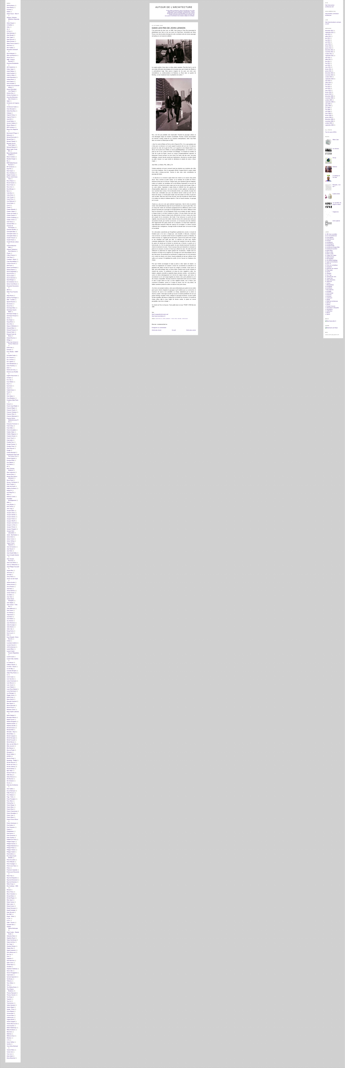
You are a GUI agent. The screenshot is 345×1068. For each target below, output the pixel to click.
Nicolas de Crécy (11, 764)
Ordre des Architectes (12, 785)
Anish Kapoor (10, 81)
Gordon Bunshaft (11, 452)
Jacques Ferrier (11, 518)
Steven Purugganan (12, 972)
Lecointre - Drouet (11, 666)
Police (8, 868)
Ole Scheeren (10, 781)
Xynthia (9, 1044)
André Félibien (10, 71)
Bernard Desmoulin (12, 137)
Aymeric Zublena (11, 123)
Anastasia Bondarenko (13, 63)
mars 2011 (328, 67)
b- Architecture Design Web (332, 247)
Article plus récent (156, 330)
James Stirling (10, 541)
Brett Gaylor (10, 171)
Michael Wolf (10, 729)
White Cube (336, 139)
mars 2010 (328, 90)
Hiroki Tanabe (10, 484)
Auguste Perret (11, 117)
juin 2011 (327, 61)
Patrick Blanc (10, 807)
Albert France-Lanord (12, 43)
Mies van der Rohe (12, 744)
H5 (7, 466)
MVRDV (9, 756)
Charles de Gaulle (11, 213)
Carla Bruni (9, 193)
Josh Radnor (10, 618)
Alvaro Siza (10, 57)
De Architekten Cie (11, 282)
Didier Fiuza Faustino (12, 292)
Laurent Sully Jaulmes (12, 658)
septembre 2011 (329, 55)
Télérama (9, 981)
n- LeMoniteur (328, 311)
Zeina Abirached (11, 1058)
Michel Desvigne (11, 738)
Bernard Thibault (11, 141)
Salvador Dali (10, 924)
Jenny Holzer (10, 576)
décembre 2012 (329, 30)
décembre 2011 (329, 50)
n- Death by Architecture (331, 301)
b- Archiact (328, 240)
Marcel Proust (10, 707)
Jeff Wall (9, 574)
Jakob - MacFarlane (12, 535)
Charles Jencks (11, 219)
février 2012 (328, 46)
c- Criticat (327, 283)
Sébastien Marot (11, 936)
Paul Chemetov (11, 827)
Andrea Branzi (10, 79)
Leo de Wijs (10, 668)
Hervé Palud (10, 480)
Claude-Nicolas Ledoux (13, 242)
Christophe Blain (11, 231)
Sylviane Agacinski (12, 977)
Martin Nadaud (10, 715)
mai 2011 (327, 63)
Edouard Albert (10, 328)
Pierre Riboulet (10, 861)
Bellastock (9, 135)
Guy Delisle (10, 464)
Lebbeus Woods (11, 664)
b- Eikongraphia (329, 258)
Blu (7, 161)
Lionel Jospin (10, 677)
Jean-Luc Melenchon (12, 564)
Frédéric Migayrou (11, 434)
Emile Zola (9, 347)
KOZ (8, 635)
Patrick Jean (10, 815)
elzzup (334, 157)
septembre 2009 (329, 102)
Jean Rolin (9, 551)
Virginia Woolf (10, 1019)
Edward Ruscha (11, 338)
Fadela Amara (10, 390)
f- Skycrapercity (329, 289)
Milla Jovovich (10, 746)
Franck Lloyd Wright (12, 406)
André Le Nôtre (11, 75)
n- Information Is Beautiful (332, 307)
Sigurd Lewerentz (11, 950)
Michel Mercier (10, 742)
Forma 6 (9, 404)
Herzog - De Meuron (12, 482)
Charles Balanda (11, 209)
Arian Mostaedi (11, 109)
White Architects (11, 1029)
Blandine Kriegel (11, 159)
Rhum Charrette (11, 894)
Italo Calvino (10, 506)
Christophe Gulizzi (11, 233)
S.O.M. (9, 918)
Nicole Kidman (10, 768)
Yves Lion (9, 1054)
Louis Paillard (10, 687)
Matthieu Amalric (11, 723)
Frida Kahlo (10, 440)
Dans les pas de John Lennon (168, 28)
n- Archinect (328, 296)
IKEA (8, 494)
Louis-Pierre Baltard (12, 689)
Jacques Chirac (11, 512)
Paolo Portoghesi (11, 799)
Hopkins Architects (12, 488)
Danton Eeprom (11, 269)
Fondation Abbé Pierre (12, 400)
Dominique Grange (11, 313)
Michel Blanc (10, 734)
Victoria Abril (10, 1013)
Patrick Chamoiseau (12, 811)
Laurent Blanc (10, 649)
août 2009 (327, 104)
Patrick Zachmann (11, 823)
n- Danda (327, 299)
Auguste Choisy (11, 115)
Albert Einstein (10, 41)
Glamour (335, 166)
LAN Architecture (11, 647)
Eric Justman (10, 359)
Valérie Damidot (11, 1005)
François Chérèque (12, 412)
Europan (9, 377)
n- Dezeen (328, 302)
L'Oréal (8, 641)
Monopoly (9, 752)
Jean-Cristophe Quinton (13, 555)
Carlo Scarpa (10, 197)
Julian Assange (11, 625)
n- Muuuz (327, 312)
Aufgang (9, 113)
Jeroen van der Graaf (12, 578)
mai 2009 (327, 109)
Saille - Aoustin (11, 922)
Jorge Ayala (10, 614)
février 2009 (328, 115)
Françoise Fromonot (12, 424)
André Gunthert (11, 73)
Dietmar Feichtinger (12, 297)
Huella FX (9, 490)
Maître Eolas (10, 697)
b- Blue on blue (329, 252)
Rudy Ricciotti (10, 912)
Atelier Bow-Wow (11, 111)
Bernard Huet (10, 139)
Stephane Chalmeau (12, 968)
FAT (8, 394)
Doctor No (9, 306)
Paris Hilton (10, 801)
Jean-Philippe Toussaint (13, 566)
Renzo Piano (10, 892)
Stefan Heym (10, 964)
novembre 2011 (329, 51)
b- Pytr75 (327, 271)
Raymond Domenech (12, 880)
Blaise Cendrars (11, 156)
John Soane (10, 610)
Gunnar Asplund (11, 458)
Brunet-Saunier (10, 182)
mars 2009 (328, 113)
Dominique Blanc (11, 308)
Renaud (9, 889)
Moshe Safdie (10, 754)
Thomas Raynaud (11, 993)
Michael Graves (11, 727)
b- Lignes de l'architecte (331, 262)
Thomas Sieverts (11, 995)
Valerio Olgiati (10, 1007)
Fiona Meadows (11, 398)
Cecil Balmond (10, 201)
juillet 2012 (328, 36)
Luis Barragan (10, 693)
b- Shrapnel (328, 273)
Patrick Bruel (10, 809)
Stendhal (9, 966)
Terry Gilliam (10, 983)
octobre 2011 (328, 53)
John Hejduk (10, 602)
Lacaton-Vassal (11, 645)
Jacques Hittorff (11, 521)
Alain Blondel (10, 35)
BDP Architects (11, 127)
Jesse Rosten (10, 586)
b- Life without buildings (331, 260)
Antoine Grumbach (11, 95)
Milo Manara (10, 748)
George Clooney (11, 444)
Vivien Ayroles (10, 1025)
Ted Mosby (9, 979)
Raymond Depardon (12, 878)
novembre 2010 (329, 75)
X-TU (8, 1040)
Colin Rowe (10, 257)
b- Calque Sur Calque (330, 255)
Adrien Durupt (10, 23)
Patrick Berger (10, 805)
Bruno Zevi (9, 187)
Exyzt (8, 383)
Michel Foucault (11, 740)
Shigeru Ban (10, 948)
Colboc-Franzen (11, 255)
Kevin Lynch (10, 633)
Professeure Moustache (13, 872)
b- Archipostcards (329, 245)
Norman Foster (10, 772)
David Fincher (10, 273)
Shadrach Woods (11, 946)
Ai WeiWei (9, 25)
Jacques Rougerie (11, 529)
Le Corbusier (10, 662)
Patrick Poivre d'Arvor (12, 819)
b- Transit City (329, 278)
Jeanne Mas (10, 570)
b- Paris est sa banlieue (331, 265)
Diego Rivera (10, 295)
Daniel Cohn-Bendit (12, 267)
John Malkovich (11, 608)
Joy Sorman (10, 620)
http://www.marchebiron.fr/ (158, 316)
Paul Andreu (10, 825)
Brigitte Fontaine (11, 175)
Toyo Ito (9, 1001)
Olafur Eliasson (11, 776)
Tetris (8, 985)
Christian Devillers (11, 229)
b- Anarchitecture (329, 239)
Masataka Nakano (11, 717)
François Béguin (11, 408)
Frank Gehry (10, 426)
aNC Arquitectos (11, 67)
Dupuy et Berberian (12, 326)
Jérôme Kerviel (11, 584)
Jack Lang (9, 508)
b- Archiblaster (329, 242)
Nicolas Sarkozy (11, 766)
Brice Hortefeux (11, 173)
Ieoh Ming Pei (10, 492)
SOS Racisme (10, 960)
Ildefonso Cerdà (11, 496)
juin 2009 (327, 107)
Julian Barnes (10, 627)
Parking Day (10, 803)
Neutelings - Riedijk (12, 760)
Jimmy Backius (11, 590)
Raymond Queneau (12, 882)
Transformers (10, 1003)
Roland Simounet (11, 908)
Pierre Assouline (11, 859)
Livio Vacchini (10, 679)
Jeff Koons (9, 572)
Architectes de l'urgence (13, 103)
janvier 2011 (328, 71)
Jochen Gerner (10, 592)
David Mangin (10, 279)
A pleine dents (336, 193)
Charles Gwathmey (12, 217)
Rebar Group (10, 884)
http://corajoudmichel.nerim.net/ (160, 314)
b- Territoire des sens (330, 276)
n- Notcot (327, 314)
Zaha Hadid (10, 1056)
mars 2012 (328, 44)
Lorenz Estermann (11, 681)
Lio (7, 674)
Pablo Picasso (10, 792)
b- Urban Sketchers (330, 280)
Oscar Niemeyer (11, 790)
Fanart (8, 392)
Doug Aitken (10, 322)
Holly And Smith (11, 486)
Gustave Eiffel (10, 460)
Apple (8, 101)
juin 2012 (327, 38)
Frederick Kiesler (11, 436)
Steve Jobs (10, 970)
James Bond (10, 537)
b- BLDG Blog (328, 250)
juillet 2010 (328, 82)
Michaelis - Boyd (11, 731)
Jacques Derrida (11, 514)
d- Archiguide (328, 286)
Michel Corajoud (11, 736)
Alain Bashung (10, 33)
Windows (9, 1038)
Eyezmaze (9, 386)
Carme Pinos (10, 199)
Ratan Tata (9, 875)
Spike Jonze (10, 962)
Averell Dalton (10, 121)
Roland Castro (10, 906)
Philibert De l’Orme (12, 839)
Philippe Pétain (11, 847)
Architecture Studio (12, 107)
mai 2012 (327, 40)
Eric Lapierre (10, 361)
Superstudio (10, 975)
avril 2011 (327, 65)
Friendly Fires (10, 442)
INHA (8, 502)
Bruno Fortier (10, 185)
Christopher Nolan (11, 235)
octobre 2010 (328, 76)
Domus (8, 317)
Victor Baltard (10, 1011)
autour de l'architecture (173, 7)
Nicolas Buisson (11, 762)
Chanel (8, 207)
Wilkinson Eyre (11, 1036)
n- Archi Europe (329, 293)
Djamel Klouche (11, 301)
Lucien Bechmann (11, 691)
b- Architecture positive (331, 248)
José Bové (9, 616)
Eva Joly (9, 379)
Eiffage (8, 340)
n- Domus (327, 304)
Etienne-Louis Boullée (12, 372)
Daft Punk (9, 265)
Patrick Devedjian (11, 813)
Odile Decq (9, 774)
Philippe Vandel (11, 852)
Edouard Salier (10, 332)
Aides (8, 27)
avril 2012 (327, 42)
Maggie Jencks (11, 695)
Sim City (9, 954)
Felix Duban (10, 396)
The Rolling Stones (12, 987)
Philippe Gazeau (11, 843)
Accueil (174, 330)
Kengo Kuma (10, 631)
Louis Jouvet (10, 685)
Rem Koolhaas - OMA (12, 886)
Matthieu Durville (11, 725)
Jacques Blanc (10, 510)
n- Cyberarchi (328, 298)
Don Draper (10, 320)
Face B (9, 388)
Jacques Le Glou (11, 525)
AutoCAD (9, 119)
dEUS (8, 289)
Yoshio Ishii (10, 1052)
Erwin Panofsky (11, 365)
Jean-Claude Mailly (12, 553)
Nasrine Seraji (10, 758)
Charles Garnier (11, 215)
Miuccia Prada (10, 750)
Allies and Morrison (12, 55)
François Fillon (10, 414)
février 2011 (328, 69)
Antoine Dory (10, 93)
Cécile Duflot (10, 203)
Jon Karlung (10, 612)
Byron (8, 191)
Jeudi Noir (9, 588)
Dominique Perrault (12, 315)
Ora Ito (8, 783)
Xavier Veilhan (10, 1042)
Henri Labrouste (11, 472)
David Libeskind (11, 277)
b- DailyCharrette (329, 257)
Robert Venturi (10, 902)
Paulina (9, 829)
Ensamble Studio (11, 355)
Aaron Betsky (10, 7)
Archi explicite (336, 220)
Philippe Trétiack (11, 849)
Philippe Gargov (11, 841)
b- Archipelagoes (329, 244)
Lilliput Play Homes (12, 672)
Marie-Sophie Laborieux (13, 711)
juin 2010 (327, 84)
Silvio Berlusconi (11, 952)
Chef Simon (10, 221)
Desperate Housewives (13, 286)
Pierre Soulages (11, 863)
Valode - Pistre (10, 1009)
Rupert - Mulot (10, 916)
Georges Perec (11, 446)
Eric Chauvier (10, 357)
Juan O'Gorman (11, 622)
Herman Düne (10, 474)
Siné (8, 956)
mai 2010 (327, 86)
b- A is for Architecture (331, 235)
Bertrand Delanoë (11, 147)
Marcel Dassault (11, 705)
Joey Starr (9, 597)
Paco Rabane (10, 795)
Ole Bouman (10, 778)
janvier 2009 (328, 117)
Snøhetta (9, 958)
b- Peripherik (328, 267)
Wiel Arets (9, 1031)
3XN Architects (11, 5)
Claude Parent (10, 239)
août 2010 (327, 80)
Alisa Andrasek (11, 53)
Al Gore (9, 31)
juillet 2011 (328, 59)
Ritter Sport (10, 900)
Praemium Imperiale (12, 870)
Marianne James (11, 709)
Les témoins (336, 148)
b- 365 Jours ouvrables (331, 234)
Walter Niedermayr (11, 1027)
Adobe (8, 11)
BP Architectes (11, 166)
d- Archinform (328, 288)
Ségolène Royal (11, 938)
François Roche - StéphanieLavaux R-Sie (13, 420)
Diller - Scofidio (11, 299)
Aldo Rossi (9, 45)
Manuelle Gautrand (12, 701)
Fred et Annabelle (11, 430)
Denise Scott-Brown (12, 284)
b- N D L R (328, 263)
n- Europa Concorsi (330, 306)
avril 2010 (327, 88)
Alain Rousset (10, 39)
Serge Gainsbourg (11, 940)
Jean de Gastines (11, 547)
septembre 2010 (329, 78)
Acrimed (9, 9)
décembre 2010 (329, 73)
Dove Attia (9, 324)
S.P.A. (8, 920)
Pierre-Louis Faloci (11, 866)
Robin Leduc (10, 904)
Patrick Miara (10, 817)
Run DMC (9, 914)
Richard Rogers (11, 898)
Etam (8, 367)
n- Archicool (328, 294)
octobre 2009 (328, 100)
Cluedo (8, 253)
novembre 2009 (329, 98)
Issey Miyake (10, 504)
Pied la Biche (10, 854)
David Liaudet (10, 275)
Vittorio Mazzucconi (12, 1023)
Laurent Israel (10, 656)
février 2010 (328, 92)
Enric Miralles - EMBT (12, 351)
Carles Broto (10, 195)
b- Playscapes (329, 270)
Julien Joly (9, 629)
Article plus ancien (191, 330)
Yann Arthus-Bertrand (12, 1046)
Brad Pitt (9, 168)
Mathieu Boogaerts (12, 721)
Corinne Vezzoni (11, 263)
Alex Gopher (10, 47)
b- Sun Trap (328, 275)
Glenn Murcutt (10, 448)
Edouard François (11, 330)
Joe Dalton (9, 594)
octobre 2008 (328, 123)
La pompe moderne (12, 643)
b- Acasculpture (329, 237)
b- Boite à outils (329, 253)
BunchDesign (10, 189)
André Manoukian (11, 77)
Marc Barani (10, 703)
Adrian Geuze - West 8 (13, 13)
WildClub (9, 1034)
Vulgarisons (336, 212)
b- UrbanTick (328, 281)
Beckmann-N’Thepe (12, 133)
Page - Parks (10, 797)
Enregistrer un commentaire (159, 327)
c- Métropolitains (329, 284)
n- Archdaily (328, 291)
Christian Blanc (11, 223)
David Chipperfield (11, 271)
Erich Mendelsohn (11, 363)
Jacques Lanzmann (12, 523)
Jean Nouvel (10, 549)
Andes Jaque (10, 69)
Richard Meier (10, 896)
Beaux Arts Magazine (12, 129)
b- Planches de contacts (331, 268)
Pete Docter (10, 833)
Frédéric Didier (10, 432)
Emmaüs (9, 349)
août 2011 (327, 57)
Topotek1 (9, 999)
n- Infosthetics (329, 309)
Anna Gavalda (10, 83)
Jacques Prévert (11, 527)
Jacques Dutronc (11, 516)
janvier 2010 (328, 94)
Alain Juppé (10, 37)
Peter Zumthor (10, 837)
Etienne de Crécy (11, 369)
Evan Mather (10, 381)
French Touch (10, 438)
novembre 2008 (329, 121)
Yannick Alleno (10, 1050)
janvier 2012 (328, 48)
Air (7, 29)
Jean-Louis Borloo (11, 562)
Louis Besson (10, 683)
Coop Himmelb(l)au (12, 261)
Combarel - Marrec (11, 259)
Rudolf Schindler (11, 910)
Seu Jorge (9, 944)
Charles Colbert (11, 211)
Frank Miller (10, 428)
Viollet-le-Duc (10, 1017)
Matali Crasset (10, 719)
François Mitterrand (12, 416)
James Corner (10, 539)
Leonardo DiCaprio (11, 670)
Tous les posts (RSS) (330, 132)
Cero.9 (8, 205)
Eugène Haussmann (12, 375)
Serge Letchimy (11, 942)
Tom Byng (9, 997)
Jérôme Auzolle (11, 582)
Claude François (11, 237)
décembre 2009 (329, 96)
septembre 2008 (329, 125)
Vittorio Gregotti (11, 1021)
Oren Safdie (10, 788)
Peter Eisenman (11, 835)
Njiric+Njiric (10, 770)
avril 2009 (327, 111)
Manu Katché (10, 699)
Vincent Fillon (10, 1015)
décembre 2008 (329, 119)
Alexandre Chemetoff (12, 49)
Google (8, 450)
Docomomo (10, 303)
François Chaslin (11, 410)
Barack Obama (11, 125)
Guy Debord (10, 462)
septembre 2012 (329, 32)
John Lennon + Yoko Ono (169, 318)
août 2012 (327, 34)
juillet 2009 (328, 105)
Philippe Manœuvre (12, 845)
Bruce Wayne (10, 180)
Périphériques (10, 831)
